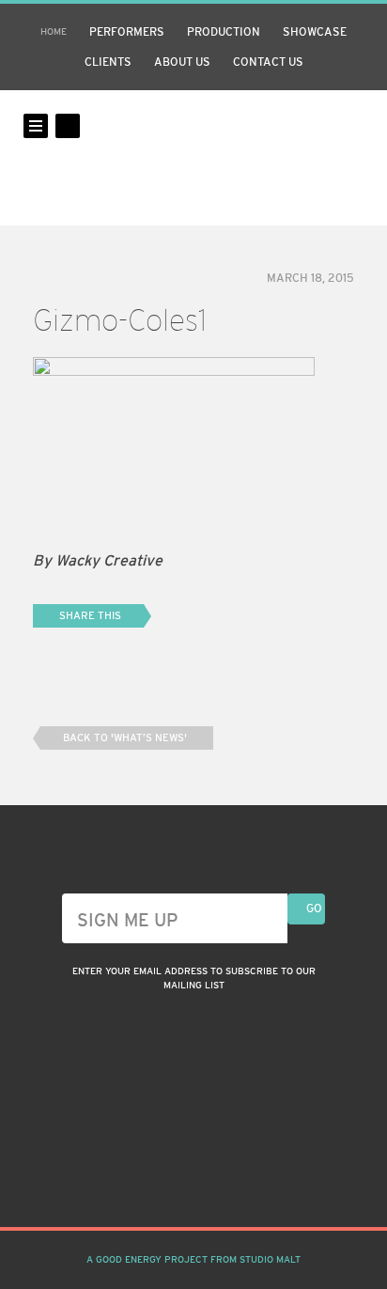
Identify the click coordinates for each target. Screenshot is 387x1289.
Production (223, 32)
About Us (182, 62)
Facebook (193, 1181)
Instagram (159, 1181)
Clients (108, 62)
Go (314, 908)
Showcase (315, 32)
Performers (126, 32)
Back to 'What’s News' (125, 737)
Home (53, 31)
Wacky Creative (193, 157)
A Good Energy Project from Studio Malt (193, 1259)
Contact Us (268, 62)
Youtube (227, 1181)
